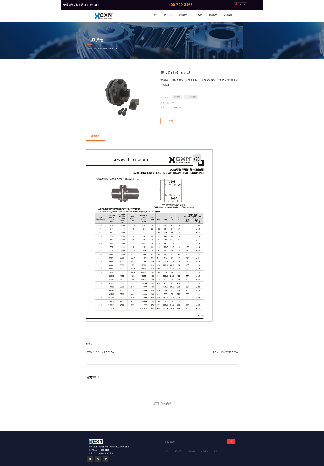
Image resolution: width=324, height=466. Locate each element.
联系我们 (213, 15)
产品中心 (168, 15)
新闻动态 (183, 15)
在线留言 (228, 15)
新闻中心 (177, 451)
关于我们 (198, 15)
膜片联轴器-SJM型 (229, 352)
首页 (155, 15)
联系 (215, 451)
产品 (94, 48)
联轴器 (100, 48)
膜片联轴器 (191, 97)
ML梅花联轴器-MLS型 (104, 352)
